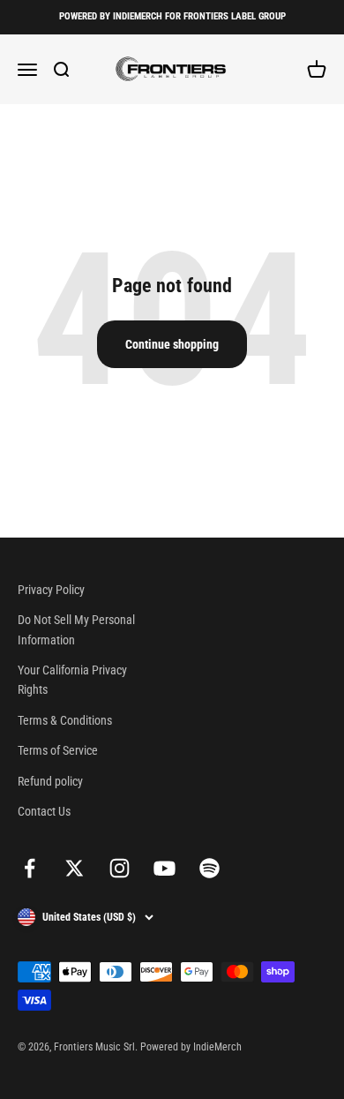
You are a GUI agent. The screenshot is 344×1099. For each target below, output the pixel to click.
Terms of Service (58, 750)
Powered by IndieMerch (191, 1047)
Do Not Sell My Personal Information (76, 629)
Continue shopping (172, 344)
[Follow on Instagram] (119, 868)
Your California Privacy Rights (72, 679)
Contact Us (44, 811)
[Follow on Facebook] (29, 868)
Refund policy (50, 781)
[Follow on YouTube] (164, 868)
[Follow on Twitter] (74, 868)
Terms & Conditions (65, 720)
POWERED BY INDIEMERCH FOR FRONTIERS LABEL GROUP (172, 16)
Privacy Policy (51, 590)
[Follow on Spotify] (209, 868)
